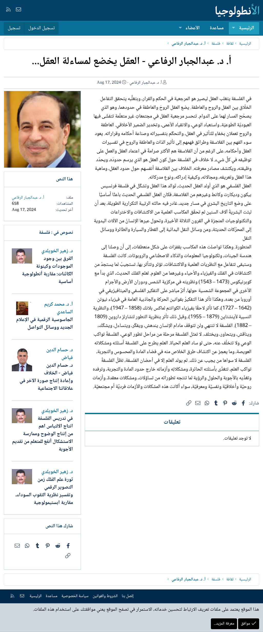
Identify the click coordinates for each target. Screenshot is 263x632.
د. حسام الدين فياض (59, 354)
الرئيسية (246, 28)
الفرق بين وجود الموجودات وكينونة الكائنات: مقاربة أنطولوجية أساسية (47, 270)
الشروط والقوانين (105, 596)
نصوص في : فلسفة (56, 233)
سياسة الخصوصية (75, 596)
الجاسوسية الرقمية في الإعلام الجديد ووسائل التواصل (44, 324)
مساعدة (217, 28)
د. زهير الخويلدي (57, 251)
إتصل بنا (128, 596)
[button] (233, 28)
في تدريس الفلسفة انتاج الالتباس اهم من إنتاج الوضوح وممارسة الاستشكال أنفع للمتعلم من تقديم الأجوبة (42, 434)
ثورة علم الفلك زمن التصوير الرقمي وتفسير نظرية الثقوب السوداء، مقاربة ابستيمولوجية (44, 491)
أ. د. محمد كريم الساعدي (58, 308)
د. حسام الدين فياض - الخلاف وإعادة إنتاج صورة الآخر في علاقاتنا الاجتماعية (46, 377)
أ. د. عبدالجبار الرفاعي (145, 82)
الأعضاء (192, 28)
